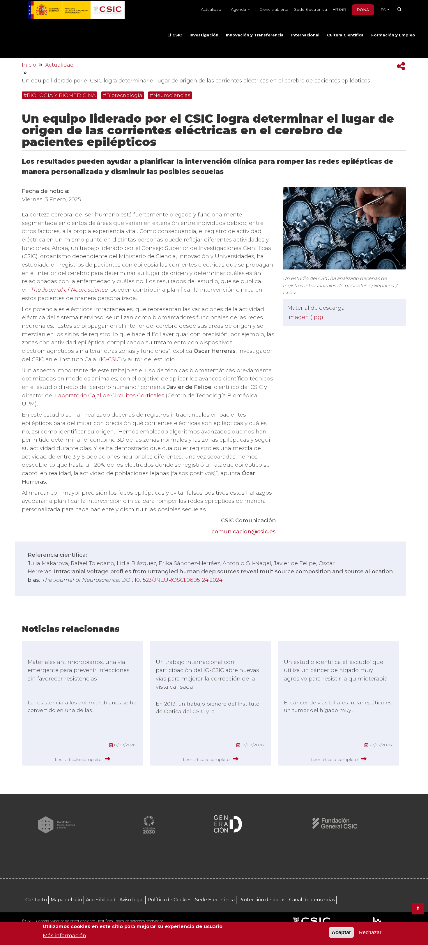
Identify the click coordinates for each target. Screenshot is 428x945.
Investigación (204, 35)
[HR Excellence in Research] (377, 921)
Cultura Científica (345, 35)
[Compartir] (401, 66)
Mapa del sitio (66, 899)
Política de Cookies (169, 899)
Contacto (36, 899)
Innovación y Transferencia (255, 35)
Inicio (29, 65)
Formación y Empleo (393, 35)
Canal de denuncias (312, 899)
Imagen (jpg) (305, 317)
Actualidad (211, 9)
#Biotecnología (122, 95)
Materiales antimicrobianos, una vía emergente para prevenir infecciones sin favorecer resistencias (79, 670)
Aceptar (341, 932)
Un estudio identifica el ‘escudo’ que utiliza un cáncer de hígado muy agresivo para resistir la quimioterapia (336, 670)
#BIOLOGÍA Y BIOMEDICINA (59, 95)
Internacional (305, 35)
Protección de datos (261, 899)
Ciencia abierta (273, 9)
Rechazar (370, 932)
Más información (64, 935)
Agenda (239, 9)
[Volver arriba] (418, 908)
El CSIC (174, 35)
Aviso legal (131, 899)
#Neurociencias (170, 95)
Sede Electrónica (310, 9)
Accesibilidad (101, 899)
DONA (363, 9)
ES (384, 9)
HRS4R (339, 9)
